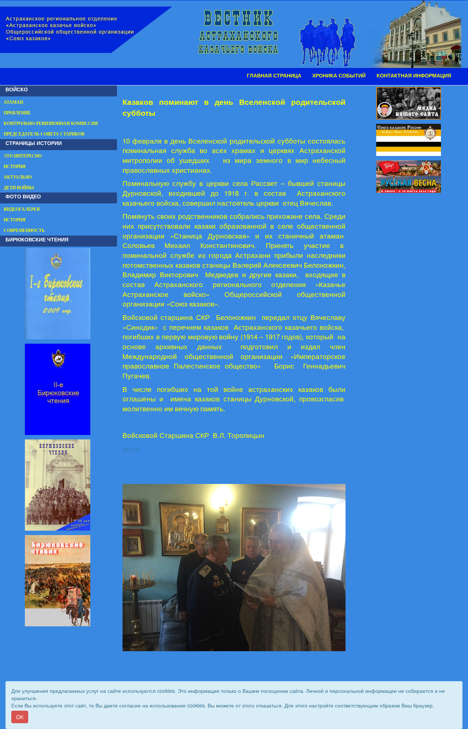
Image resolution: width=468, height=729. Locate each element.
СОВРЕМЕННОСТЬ (24, 230)
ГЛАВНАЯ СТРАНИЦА (274, 76)
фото (131, 448)
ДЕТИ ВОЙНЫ (19, 187)
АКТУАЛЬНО (18, 177)
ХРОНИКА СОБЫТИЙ (339, 76)
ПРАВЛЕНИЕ (17, 112)
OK (19, 717)
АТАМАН (13, 102)
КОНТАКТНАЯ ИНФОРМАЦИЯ (414, 76)
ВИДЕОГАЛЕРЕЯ (22, 209)
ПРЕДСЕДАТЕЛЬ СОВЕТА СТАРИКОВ (44, 134)
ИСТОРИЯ (15, 166)
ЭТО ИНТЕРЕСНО (23, 156)
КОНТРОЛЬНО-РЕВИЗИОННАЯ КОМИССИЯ (51, 123)
